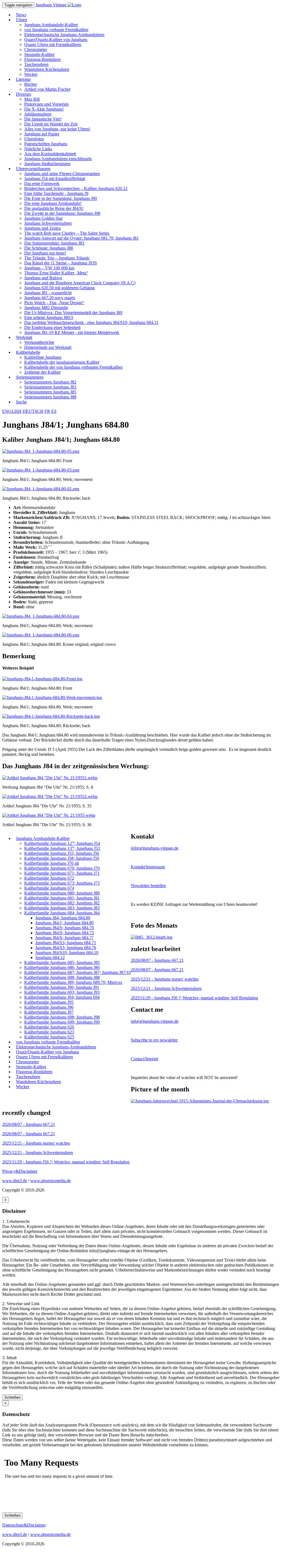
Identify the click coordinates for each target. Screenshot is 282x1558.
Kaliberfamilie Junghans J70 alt (51, 863)
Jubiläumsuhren (37, 114)
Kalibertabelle (28, 352)
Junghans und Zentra (42, 228)
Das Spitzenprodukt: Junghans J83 (54, 243)
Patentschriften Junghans (45, 143)
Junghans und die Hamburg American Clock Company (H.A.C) (79, 282)
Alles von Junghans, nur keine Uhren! (57, 129)
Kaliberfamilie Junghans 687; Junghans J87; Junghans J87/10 (77, 972)
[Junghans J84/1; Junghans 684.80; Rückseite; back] (40, 488)
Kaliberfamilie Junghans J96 (49, 1007)
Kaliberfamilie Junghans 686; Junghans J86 (62, 967)
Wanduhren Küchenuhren (46, 69)
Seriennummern (30, 377)
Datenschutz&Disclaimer (24, 1525)
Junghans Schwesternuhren (48, 223)
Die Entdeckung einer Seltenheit (52, 327)
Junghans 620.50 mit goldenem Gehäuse (59, 287)
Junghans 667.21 (157, 960)
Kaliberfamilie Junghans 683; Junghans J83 (62, 908)
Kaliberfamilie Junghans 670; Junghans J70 (62, 868)
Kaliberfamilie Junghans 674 (49, 888)
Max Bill (32, 99)
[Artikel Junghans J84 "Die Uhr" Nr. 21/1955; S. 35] (49, 796)
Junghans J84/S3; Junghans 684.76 (65, 947)
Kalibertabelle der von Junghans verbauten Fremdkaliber (73, 367)
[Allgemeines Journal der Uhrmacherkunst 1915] (200, 1101)
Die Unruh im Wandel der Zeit (50, 124)
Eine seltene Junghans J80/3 (48, 317)
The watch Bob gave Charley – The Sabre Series (66, 233)
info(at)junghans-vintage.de (154, 848)
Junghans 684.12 (50, 957)
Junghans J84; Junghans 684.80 (62, 917)
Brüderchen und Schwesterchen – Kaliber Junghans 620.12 (76, 188)
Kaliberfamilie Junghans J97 (49, 1012)
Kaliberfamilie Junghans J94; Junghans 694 (62, 997)
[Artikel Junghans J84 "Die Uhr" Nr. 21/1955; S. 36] (48, 815)
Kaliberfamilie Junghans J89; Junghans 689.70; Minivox (73, 982)
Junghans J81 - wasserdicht (48, 292)
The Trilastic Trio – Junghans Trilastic (57, 258)
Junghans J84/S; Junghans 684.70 (64, 927)
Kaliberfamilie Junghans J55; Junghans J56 (61, 853)
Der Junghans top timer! (45, 253)
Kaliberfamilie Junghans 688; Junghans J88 (62, 977)
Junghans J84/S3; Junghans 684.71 (65, 942)
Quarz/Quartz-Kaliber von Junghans (55, 39)
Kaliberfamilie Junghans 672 (49, 878)
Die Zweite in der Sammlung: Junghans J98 (62, 213)
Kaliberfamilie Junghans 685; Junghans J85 (62, 962)
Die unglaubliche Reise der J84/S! (53, 208)
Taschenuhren (36, 64)
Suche (21, 402)
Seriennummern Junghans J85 (50, 392)
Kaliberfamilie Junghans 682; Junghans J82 (62, 903)
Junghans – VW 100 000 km (49, 268)
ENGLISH (11, 411)
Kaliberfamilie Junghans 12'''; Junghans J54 (62, 843)
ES (53, 411)
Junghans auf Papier (41, 134)
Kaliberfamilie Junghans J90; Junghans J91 (61, 987)
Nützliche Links (38, 148)
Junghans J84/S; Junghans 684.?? (64, 937)
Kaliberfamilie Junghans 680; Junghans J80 (62, 893)
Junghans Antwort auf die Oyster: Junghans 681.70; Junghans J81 (81, 238)
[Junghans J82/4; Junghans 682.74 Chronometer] (151, 937)
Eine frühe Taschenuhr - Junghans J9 (56, 193)
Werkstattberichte (39, 342)
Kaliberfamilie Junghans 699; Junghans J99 (62, 1022)
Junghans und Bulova (43, 277)
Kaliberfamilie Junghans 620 (49, 1027)
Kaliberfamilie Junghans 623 (49, 1032)
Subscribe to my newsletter (154, 1040)
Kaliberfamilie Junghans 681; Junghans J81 (62, 898)
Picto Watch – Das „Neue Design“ (54, 302)
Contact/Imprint (144, 1058)
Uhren (21, 19)
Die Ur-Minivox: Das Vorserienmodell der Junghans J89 (73, 312)
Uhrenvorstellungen (33, 168)
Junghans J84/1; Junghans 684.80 (64, 922)
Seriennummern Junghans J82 (50, 382)
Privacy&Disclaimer (19, 1171)
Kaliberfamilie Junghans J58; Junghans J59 (61, 858)
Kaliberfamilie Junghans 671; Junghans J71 (62, 873)
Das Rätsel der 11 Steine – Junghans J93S (60, 263)
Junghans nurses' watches (165, 979)
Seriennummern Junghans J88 (50, 397)
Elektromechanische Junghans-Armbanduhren (64, 34)
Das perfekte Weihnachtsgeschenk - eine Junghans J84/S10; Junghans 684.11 (91, 322)
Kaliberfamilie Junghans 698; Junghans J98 (62, 1017)
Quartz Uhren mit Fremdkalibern (52, 44)
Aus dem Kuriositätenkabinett (50, 153)
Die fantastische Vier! (43, 119)
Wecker (22, 1086)
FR (47, 411)
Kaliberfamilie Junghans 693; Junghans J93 (62, 992)
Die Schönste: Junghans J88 (48, 248)
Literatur (23, 79)
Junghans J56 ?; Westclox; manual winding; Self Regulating (194, 997)
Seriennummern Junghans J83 (50, 387)
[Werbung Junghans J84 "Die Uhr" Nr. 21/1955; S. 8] (49, 777)
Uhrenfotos (34, 138)
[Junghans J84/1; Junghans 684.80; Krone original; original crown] (40, 635)
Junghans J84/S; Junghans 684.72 (64, 932)
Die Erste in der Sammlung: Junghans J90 (60, 198)
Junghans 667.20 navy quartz (49, 297)
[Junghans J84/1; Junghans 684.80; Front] (40, 451)
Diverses (23, 94)
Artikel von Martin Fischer (47, 89)
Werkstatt (24, 337)
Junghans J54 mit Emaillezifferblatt (54, 178)
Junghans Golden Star (43, 218)
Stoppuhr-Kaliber (39, 54)
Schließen (12, 1397)
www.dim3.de (14, 1180)
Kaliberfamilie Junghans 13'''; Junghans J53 (62, 848)
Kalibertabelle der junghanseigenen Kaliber (61, 362)
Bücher (30, 84)
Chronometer (35, 49)
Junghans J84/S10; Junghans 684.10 (66, 952)
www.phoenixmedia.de (50, 1180)
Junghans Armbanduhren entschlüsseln (58, 158)
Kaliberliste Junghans (42, 357)
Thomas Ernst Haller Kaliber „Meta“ (56, 273)
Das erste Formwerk (41, 183)
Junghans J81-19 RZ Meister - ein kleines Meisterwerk (71, 332)
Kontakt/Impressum (148, 866)
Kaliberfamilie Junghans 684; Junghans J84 (62, 913)
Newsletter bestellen (148, 885)
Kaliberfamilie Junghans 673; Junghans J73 (62, 883)
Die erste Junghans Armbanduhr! (53, 203)
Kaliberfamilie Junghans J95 (49, 1002)
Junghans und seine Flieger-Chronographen (62, 173)
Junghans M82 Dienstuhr (46, 307)
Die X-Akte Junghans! (44, 109)
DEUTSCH (33, 411)
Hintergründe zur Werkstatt (47, 347)
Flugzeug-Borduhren (42, 59)
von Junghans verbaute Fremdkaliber (56, 29)
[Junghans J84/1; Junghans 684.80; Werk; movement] (40, 470)
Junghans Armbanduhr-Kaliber (51, 24)
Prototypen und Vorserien (46, 104)
